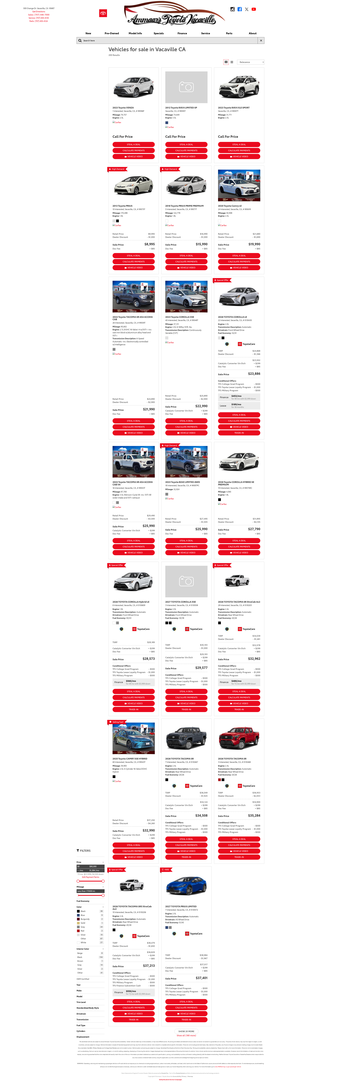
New (88, 33)
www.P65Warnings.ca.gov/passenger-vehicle (228, 1066)
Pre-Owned (112, 33)
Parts (229, 33)
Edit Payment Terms (90, 877)
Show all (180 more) (186, 1035)
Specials (159, 33)
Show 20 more (186, 1031)
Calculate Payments (134, 150)
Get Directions (38, 11)
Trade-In (239, 433)
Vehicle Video (135, 156)
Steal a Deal (133, 144)
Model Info (135, 33)
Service (205, 33)
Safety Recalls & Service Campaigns (170, 1079)
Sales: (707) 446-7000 (38, 14)
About (253, 33)
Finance (182, 33)
